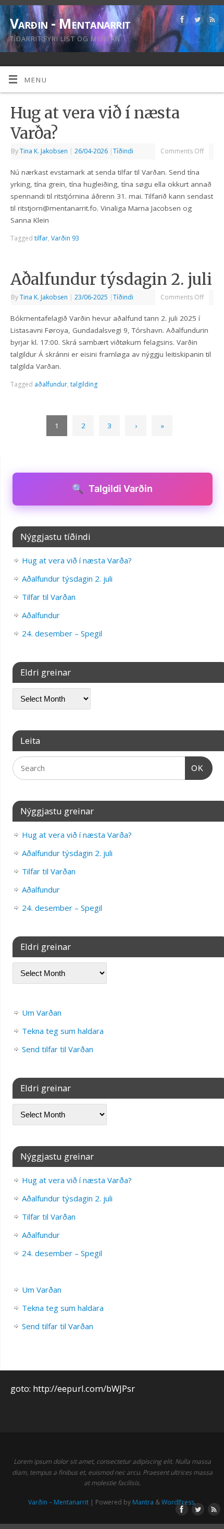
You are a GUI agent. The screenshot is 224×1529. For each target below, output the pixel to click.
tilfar (41, 238)
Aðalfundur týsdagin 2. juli (111, 279)
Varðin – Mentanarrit (58, 1502)
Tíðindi (123, 151)
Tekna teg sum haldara (63, 1031)
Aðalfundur (41, 615)
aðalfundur (50, 384)
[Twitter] (196, 21)
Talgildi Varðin (112, 488)
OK (194, 768)
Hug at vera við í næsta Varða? (77, 560)
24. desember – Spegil (62, 633)
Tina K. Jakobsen (44, 151)
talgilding (83, 384)
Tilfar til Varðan (49, 597)
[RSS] (211, 21)
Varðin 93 (65, 238)
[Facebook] (181, 21)
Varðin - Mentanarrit (70, 23)
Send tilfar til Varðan (57, 1049)
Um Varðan (41, 1012)
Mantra (143, 1502)
